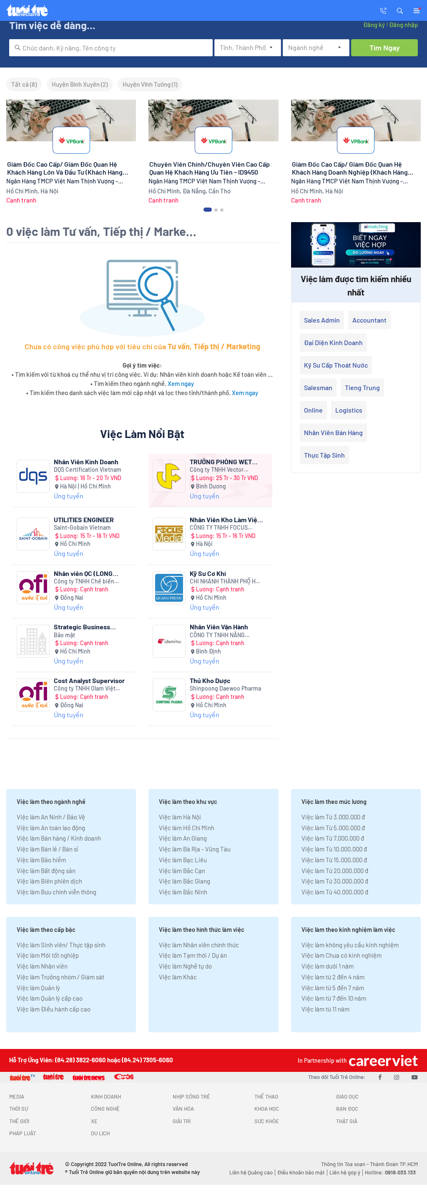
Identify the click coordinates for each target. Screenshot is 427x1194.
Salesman (318, 387)
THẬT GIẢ (346, 1121)
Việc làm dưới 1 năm (327, 966)
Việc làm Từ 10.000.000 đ (334, 849)
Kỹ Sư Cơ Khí (208, 573)
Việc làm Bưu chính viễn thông (56, 892)
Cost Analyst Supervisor (89, 680)
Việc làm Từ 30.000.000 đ (334, 881)
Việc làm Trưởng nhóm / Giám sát (60, 977)
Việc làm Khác (178, 977)
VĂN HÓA (183, 1108)
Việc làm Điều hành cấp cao (53, 1009)
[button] (400, 10)
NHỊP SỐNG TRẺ (191, 1096)
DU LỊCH (100, 1133)
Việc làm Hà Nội (180, 817)
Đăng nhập (403, 24)
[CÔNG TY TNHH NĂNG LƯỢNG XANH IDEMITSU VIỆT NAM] (169, 641)
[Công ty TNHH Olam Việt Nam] (33, 695)
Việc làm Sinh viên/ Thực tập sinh (61, 945)
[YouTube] (415, 1077)
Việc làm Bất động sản (46, 870)
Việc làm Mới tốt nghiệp (48, 955)
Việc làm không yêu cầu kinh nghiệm (350, 945)
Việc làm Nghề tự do (185, 966)
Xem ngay (181, 383)
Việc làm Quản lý (38, 987)
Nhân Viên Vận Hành (219, 627)
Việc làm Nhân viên (42, 966)
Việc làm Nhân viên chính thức (199, 945)
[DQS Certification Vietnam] (33, 476)
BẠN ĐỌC (347, 1108)
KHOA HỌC (266, 1108)
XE (94, 1121)
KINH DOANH (106, 1096)
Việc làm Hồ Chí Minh (186, 827)
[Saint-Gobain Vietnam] (33, 534)
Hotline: (390, 1172)
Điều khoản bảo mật (301, 1172)
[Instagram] (396, 1077)
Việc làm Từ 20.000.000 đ (334, 870)
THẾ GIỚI (19, 1121)
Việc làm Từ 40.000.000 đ (334, 892)
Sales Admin (322, 320)
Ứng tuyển (68, 496)
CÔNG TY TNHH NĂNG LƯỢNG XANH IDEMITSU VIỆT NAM (226, 635)
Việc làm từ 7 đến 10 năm (333, 998)
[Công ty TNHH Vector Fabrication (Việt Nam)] (169, 476)
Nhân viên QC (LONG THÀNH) (83, 573)
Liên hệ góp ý (344, 1172)
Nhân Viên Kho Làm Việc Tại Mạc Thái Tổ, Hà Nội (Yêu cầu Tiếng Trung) (225, 519)
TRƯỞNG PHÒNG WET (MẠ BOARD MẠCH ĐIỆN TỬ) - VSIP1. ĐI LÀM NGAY (224, 462)
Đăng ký (374, 24)
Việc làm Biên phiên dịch (49, 881)
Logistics (348, 410)
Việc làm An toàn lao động (51, 827)
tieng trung (362, 387)
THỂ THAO (266, 1096)
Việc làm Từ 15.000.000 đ (334, 860)
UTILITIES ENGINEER (84, 519)
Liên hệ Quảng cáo (251, 1172)
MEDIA (16, 1096)
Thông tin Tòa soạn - (345, 1164)
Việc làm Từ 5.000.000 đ (333, 827)
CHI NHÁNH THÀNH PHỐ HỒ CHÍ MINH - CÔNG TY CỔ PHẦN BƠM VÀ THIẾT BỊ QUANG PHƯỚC (224, 582)
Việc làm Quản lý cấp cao (50, 998)
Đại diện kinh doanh (333, 342)
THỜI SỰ (18, 1108)
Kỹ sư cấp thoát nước (336, 365)
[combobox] (111, 47)
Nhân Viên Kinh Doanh (86, 462)
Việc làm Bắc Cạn (182, 870)
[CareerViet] (382, 1060)
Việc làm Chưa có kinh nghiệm (341, 955)
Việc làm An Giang (183, 838)
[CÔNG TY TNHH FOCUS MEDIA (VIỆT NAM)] (169, 534)
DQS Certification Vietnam (87, 469)
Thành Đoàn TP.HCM (394, 1164)
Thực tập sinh (324, 455)
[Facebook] (380, 1077)
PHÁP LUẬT (22, 1133)
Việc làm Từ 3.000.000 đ (333, 817)
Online (313, 410)
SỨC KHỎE (266, 1121)
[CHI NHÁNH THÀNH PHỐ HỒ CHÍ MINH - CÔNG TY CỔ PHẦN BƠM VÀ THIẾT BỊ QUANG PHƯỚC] (169, 588)
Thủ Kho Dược (210, 680)
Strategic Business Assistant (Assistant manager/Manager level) (90, 627)
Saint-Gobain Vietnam (82, 527)
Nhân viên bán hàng (333, 432)
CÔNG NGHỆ (105, 1108)
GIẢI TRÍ (182, 1121)
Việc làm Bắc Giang (184, 881)
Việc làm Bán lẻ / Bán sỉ (47, 849)
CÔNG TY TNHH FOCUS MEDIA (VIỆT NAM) (219, 528)
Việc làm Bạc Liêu (183, 860)
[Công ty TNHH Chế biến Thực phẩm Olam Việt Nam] (33, 588)
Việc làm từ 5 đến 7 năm (332, 987)
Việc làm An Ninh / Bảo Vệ (51, 817)
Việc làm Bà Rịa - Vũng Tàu (195, 849)
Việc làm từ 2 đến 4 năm (332, 977)
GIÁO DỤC (347, 1096)
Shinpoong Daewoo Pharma (225, 688)
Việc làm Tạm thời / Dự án (193, 955)
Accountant (369, 320)
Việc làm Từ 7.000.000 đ (332, 838)
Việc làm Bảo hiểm (41, 860)
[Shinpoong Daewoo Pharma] (169, 695)
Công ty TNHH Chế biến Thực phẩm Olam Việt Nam (87, 582)
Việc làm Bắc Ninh (183, 892)
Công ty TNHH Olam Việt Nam (85, 689)
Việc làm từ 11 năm (325, 1009)
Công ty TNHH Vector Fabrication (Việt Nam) (218, 470)
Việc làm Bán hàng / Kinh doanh (59, 838)
